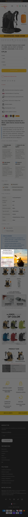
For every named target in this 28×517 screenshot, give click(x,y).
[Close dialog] (26, 250)
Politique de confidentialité (7, 265)
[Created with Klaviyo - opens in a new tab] (14, 267)
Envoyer (7, 257)
